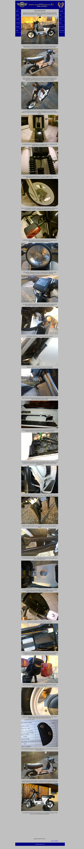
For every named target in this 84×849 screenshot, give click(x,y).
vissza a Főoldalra (54, 840)
